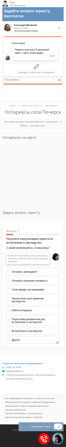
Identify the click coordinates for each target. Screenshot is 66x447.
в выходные (52, 121)
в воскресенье (37, 125)
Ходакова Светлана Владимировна (22, 363)
